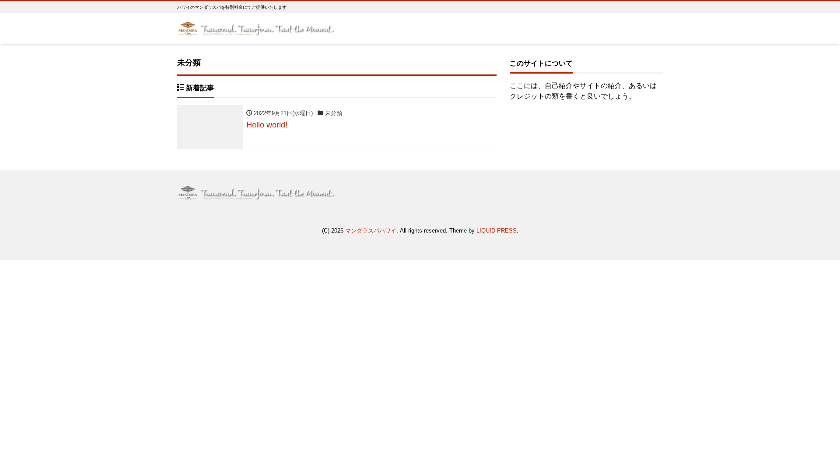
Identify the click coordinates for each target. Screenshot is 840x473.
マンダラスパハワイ (370, 230)
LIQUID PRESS (496, 230)
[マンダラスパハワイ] (256, 28)
